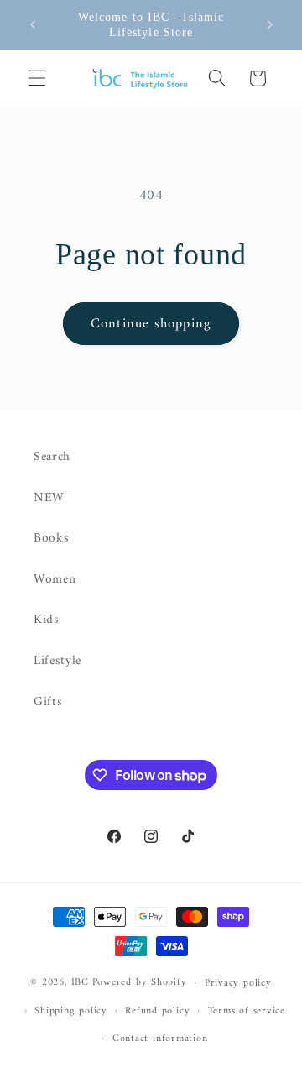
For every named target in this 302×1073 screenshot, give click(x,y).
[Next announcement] (270, 24)
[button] (37, 78)
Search (52, 457)
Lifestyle (57, 661)
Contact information (160, 1038)
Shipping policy (70, 1011)
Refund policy (157, 1011)
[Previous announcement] (32, 24)
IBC (80, 983)
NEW (49, 498)
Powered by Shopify (139, 983)
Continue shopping (151, 323)
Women (55, 579)
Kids (47, 620)
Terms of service (246, 1011)
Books (51, 538)
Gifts (48, 702)
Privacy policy (238, 983)
